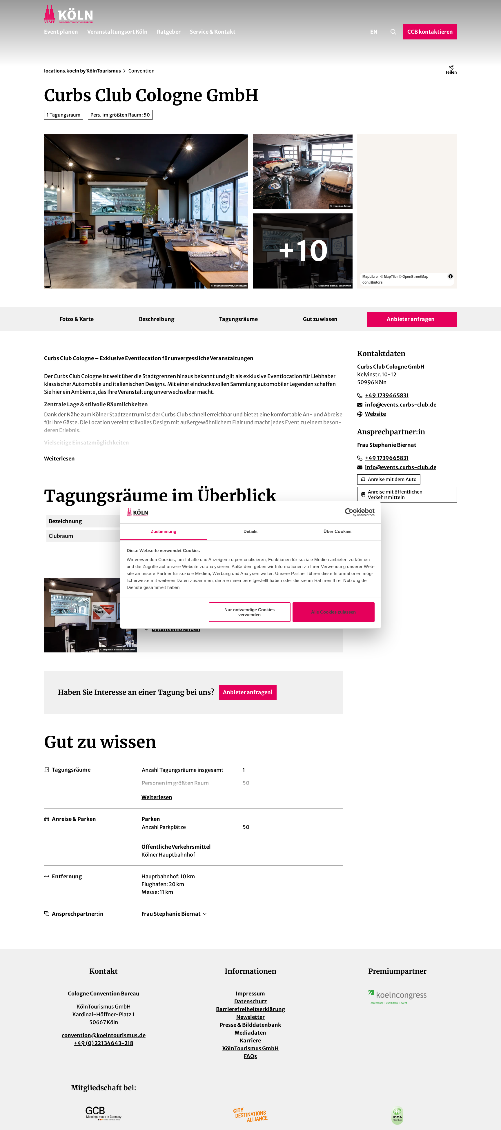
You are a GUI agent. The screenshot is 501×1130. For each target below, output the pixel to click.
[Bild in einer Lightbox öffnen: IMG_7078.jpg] (303, 171)
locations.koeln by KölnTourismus (82, 71)
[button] (240, 629)
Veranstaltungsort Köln (117, 31)
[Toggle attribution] (450, 276)
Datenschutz (250, 1001)
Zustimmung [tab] (164, 531)
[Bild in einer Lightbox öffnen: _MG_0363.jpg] (146, 211)
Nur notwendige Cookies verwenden (249, 612)
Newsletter (250, 1017)
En (373, 31)
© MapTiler (389, 276)
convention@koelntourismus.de (104, 1035)
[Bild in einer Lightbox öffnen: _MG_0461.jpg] (303, 251)
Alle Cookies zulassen (333, 612)
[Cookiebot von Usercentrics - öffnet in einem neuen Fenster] (349, 512)
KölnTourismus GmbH (250, 1048)
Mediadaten (250, 1032)
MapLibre (370, 276)
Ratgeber (169, 31)
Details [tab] (251, 531)
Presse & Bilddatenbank (250, 1025)
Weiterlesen (59, 458)
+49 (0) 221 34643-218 (103, 1043)
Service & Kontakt (212, 31)
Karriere (250, 1040)
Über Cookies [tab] (337, 531)
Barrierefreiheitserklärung (250, 1009)
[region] (407, 211)
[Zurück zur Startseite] (250, 14)
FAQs (250, 1056)
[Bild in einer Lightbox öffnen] (397, 997)
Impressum (250, 993)
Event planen (61, 31)
